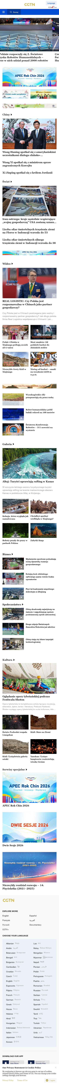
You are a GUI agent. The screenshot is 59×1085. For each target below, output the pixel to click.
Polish (39, 971)
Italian (12, 1032)
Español (33, 915)
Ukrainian (42, 1027)
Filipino (12, 990)
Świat (6, 181)
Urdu (37, 1032)
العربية (32, 920)
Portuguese (42, 975)
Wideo (6, 263)
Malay (42, 947)
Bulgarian (15, 961)
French (13, 994)
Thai (37, 1018)
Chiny (6, 114)
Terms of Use (22, 1080)
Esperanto (15, 985)
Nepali (38, 961)
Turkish (39, 1022)
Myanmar (43, 957)
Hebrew (12, 1013)
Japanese (13, 1036)
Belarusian (15, 952)
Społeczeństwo (11, 604)
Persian (40, 966)
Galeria (7, 444)
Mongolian (41, 952)
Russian (40, 990)
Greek (13, 1004)
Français (6, 920)
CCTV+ (5, 929)
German (13, 999)
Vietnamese (43, 1036)
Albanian (12, 943)
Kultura (7, 659)
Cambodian (13, 966)
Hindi (10, 1018)
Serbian (40, 994)
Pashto (38, 980)
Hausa (12, 1008)
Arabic (12, 947)
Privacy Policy (7, 1080)
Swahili (40, 1008)
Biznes (6, 554)
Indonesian (18, 1027)
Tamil (38, 1013)
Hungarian (14, 1022)
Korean (12, 1041)
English (5, 915)
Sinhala (39, 999)
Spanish (40, 1004)
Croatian (13, 971)
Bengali (11, 957)
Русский (5, 925)
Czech (12, 975)
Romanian (41, 985)
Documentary (35, 925)
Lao (37, 943)
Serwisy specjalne (13, 769)
